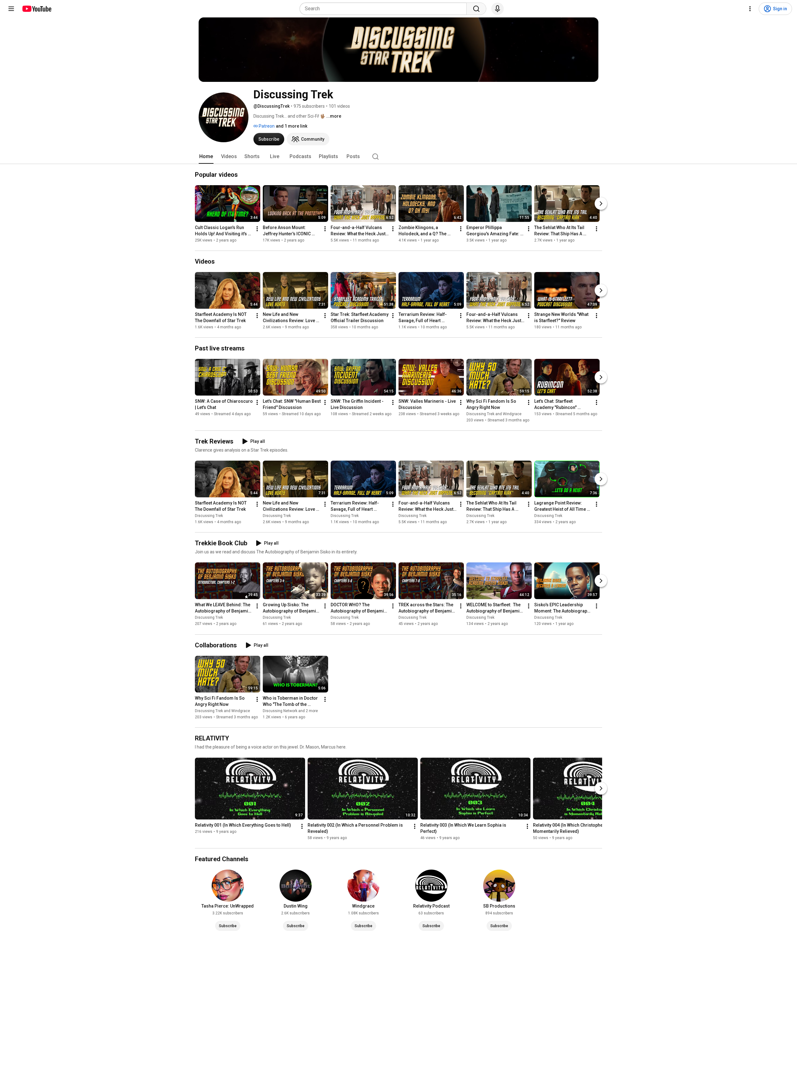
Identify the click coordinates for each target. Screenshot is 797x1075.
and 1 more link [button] (291, 126)
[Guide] (11, 8)
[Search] (476, 8)
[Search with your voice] (497, 8)
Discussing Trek (209, 516)
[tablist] (398, 156)
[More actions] (257, 229)
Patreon (266, 126)
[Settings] (750, 8)
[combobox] (385, 8)
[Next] (601, 203)
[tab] (206, 156)
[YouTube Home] (36, 8)
